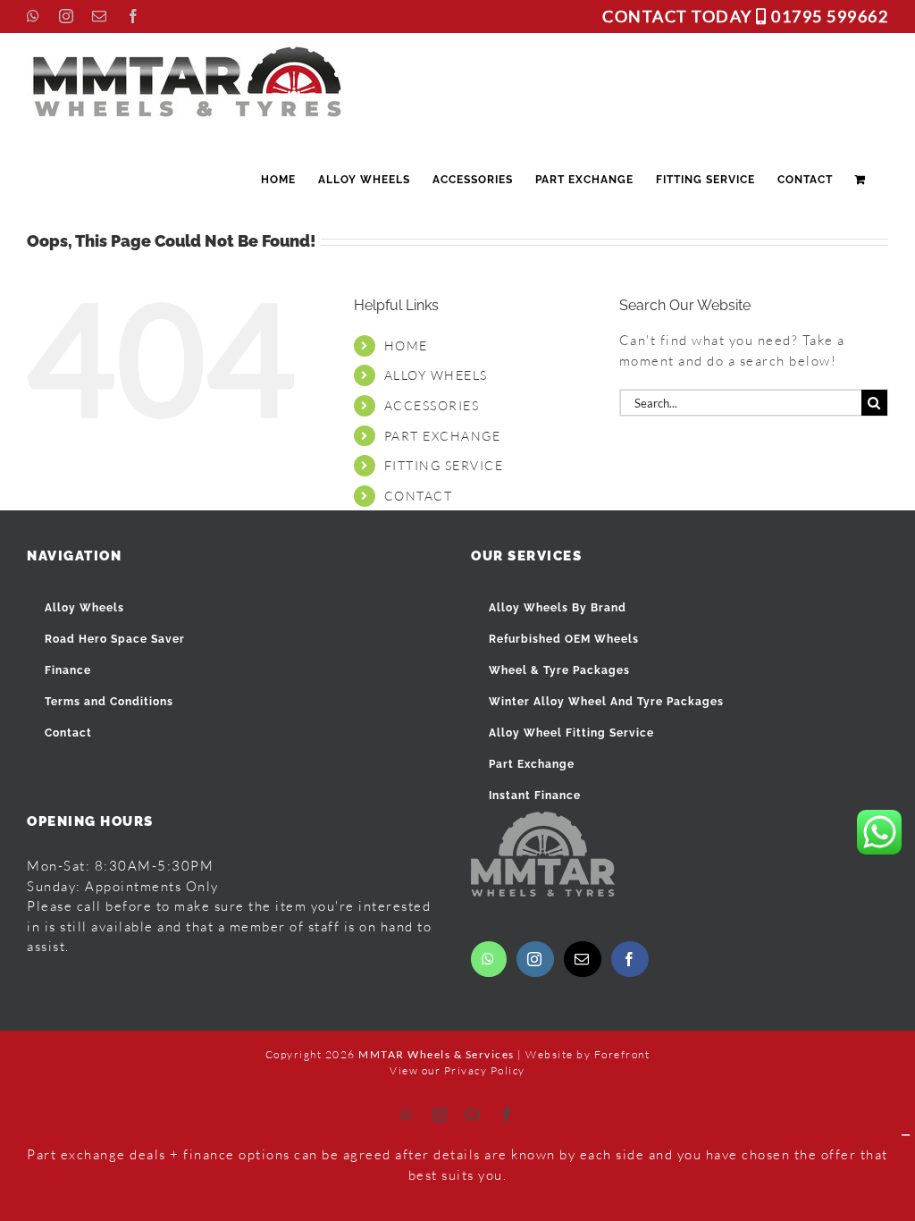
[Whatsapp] (489, 959)
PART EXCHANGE (442, 435)
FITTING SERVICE (444, 465)
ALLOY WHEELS (436, 375)
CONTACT (418, 495)
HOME (406, 345)
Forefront (622, 1054)
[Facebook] (630, 959)
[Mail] (582, 959)
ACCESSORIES (432, 405)
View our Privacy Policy (457, 1070)
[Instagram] (535, 959)
